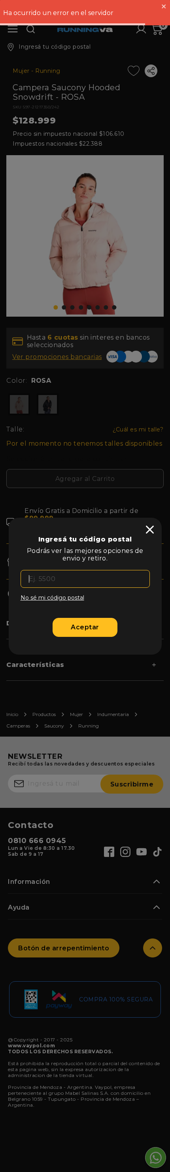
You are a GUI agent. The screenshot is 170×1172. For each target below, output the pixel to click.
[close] (150, 530)
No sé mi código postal (52, 597)
